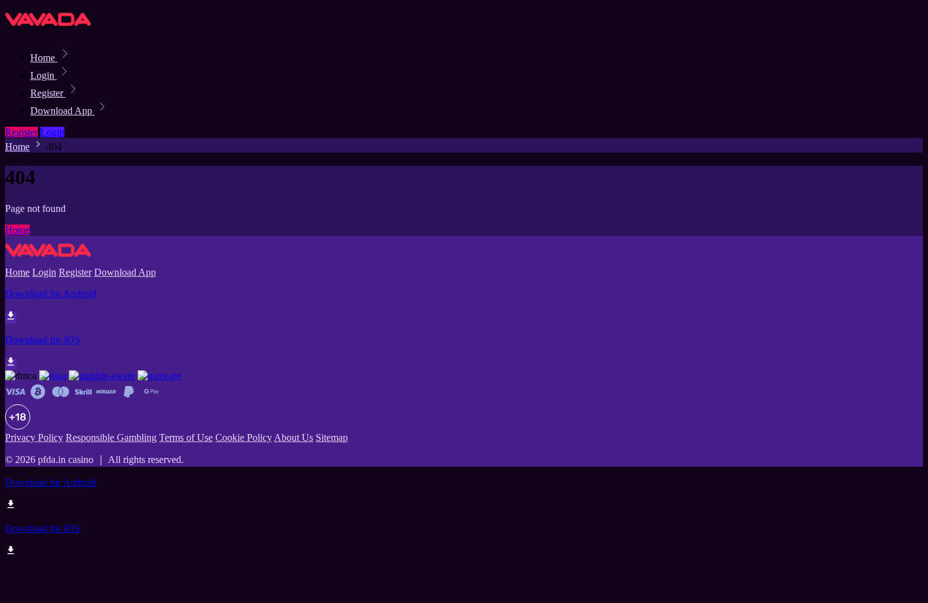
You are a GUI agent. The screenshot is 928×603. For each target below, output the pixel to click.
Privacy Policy (34, 437)
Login (43, 75)
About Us (293, 437)
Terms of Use (186, 437)
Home (43, 57)
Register (48, 93)
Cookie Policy (243, 437)
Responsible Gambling (111, 437)
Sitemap (332, 437)
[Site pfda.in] (48, 30)
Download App (62, 110)
